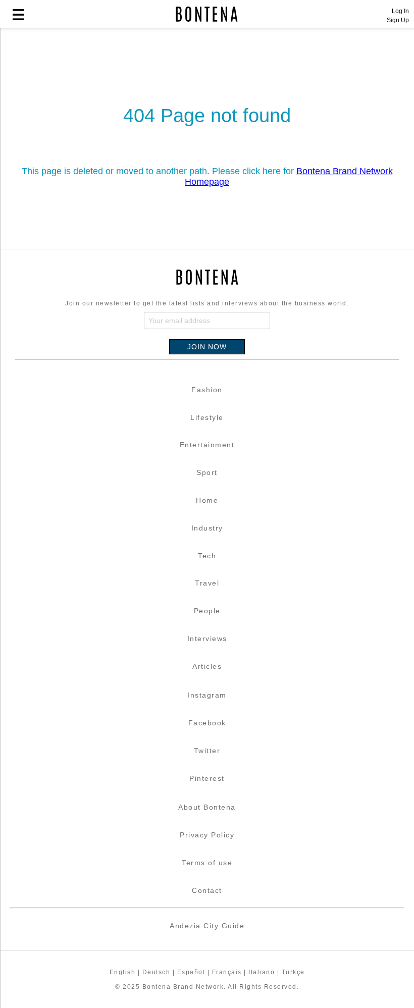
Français (227, 972)
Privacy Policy (207, 835)
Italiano (261, 972)
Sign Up (398, 20)
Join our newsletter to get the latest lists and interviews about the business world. (207, 303)
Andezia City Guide (207, 926)
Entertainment (207, 445)
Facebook (207, 723)
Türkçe (293, 972)
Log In (400, 11)
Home (207, 500)
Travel (207, 583)
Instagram (207, 695)
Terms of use (207, 863)
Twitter (207, 751)
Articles (207, 666)
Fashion (207, 390)
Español (191, 972)
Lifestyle (207, 417)
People (207, 611)
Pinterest (207, 778)
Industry (207, 528)
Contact (207, 890)
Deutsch (156, 972)
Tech (207, 556)
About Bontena (207, 807)
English (123, 972)
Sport (207, 472)
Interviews (207, 638)
